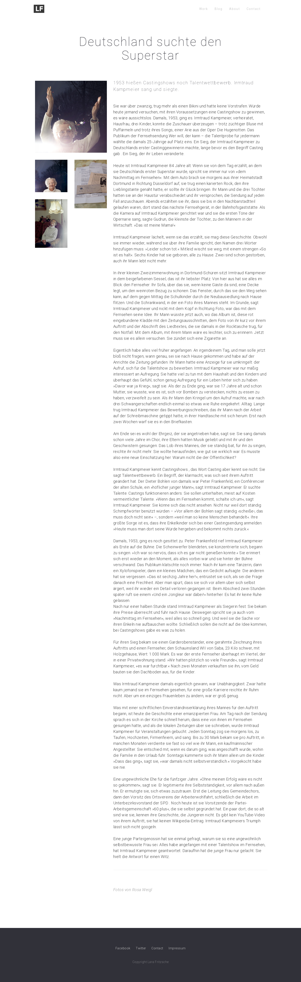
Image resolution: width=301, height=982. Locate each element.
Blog (219, 9)
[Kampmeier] (71, 116)
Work (203, 9)
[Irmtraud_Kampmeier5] (51, 223)
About (234, 9)
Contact (254, 9)
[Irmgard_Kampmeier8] (90, 184)
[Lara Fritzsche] (39, 9)
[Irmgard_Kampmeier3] (51, 176)
